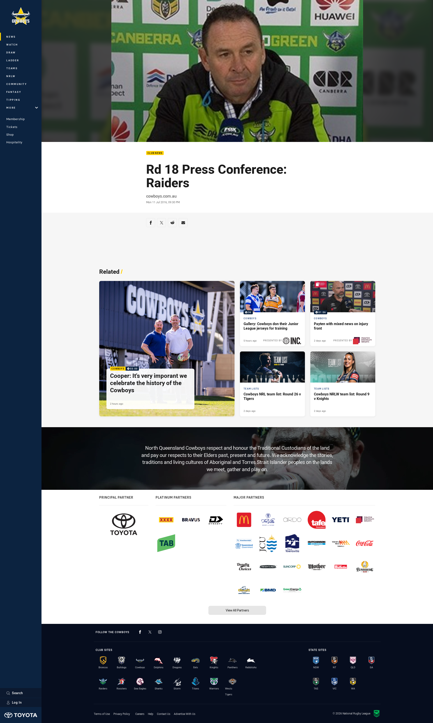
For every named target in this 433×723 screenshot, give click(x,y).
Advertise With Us (184, 714)
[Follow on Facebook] (140, 632)
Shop (10, 134)
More (11, 107)
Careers (139, 714)
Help (150, 714)
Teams (12, 68)
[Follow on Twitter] (150, 632)
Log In (17, 702)
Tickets (12, 127)
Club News (154, 153)
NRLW (11, 76)
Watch (12, 44)
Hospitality (14, 142)
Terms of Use (102, 714)
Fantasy (13, 92)
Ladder (12, 60)
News (11, 36)
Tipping (13, 99)
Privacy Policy (121, 714)
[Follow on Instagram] (160, 632)
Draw (11, 52)
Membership (15, 119)
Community (16, 84)
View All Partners (237, 610)
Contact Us (163, 714)
